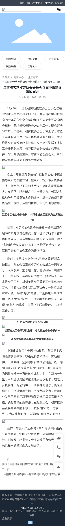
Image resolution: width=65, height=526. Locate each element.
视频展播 (11, 66)
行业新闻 (54, 59)
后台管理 (37, 3)
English (59, 3)
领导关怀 (32, 59)
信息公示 (32, 66)
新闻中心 (19, 77)
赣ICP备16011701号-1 (32, 507)
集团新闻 (11, 59)
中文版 (49, 3)
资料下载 (25, 3)
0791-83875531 (18, 511)
